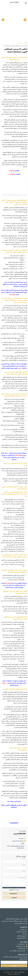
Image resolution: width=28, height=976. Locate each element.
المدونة (24, 933)
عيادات (16, 570)
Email (24, 871)
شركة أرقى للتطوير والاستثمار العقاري (13, 692)
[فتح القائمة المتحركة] (25, 3)
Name (24, 858)
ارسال (14, 887)
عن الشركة (23, 929)
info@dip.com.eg (20, 946)
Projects (19, 43)
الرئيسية (25, 43)
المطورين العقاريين (21, 931)
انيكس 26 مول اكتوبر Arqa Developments (13, 575)
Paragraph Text (22, 877)
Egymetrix (10, 974)
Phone (24, 865)
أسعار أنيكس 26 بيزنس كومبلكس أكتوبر (13, 549)
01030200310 (21, 944)
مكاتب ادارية (21, 560)
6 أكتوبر (5, 64)
